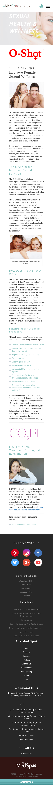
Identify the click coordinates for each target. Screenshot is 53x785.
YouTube (38, 562)
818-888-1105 (26, 753)
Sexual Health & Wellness (26, 635)
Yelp (15, 553)
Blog (26, 679)
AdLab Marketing (31, 776)
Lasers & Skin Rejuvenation (26, 609)
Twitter (15, 562)
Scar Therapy (26, 632)
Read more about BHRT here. (24, 524)
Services (26, 656)
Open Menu (48, 6)
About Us (26, 652)
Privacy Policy (26, 671)
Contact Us (26, 663)
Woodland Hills (26, 581)
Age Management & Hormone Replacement (26, 614)
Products (26, 660)
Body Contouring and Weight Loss (26, 624)
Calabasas (26, 588)
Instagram (26, 553)
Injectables (26, 620)
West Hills (26, 584)
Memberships (26, 667)
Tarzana (26, 595)
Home (26, 648)
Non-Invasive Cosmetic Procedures (26, 628)
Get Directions (26, 739)
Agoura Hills (26, 592)
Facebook (38, 553)
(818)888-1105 (41, 6)
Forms (26, 675)
